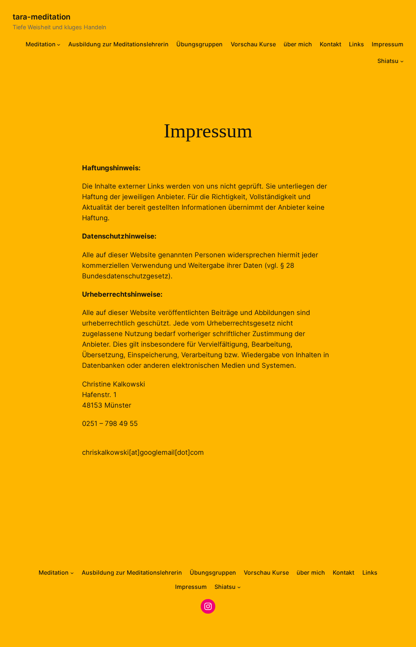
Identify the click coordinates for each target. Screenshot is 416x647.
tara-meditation (42, 17)
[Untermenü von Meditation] (59, 44)
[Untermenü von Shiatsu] (402, 61)
